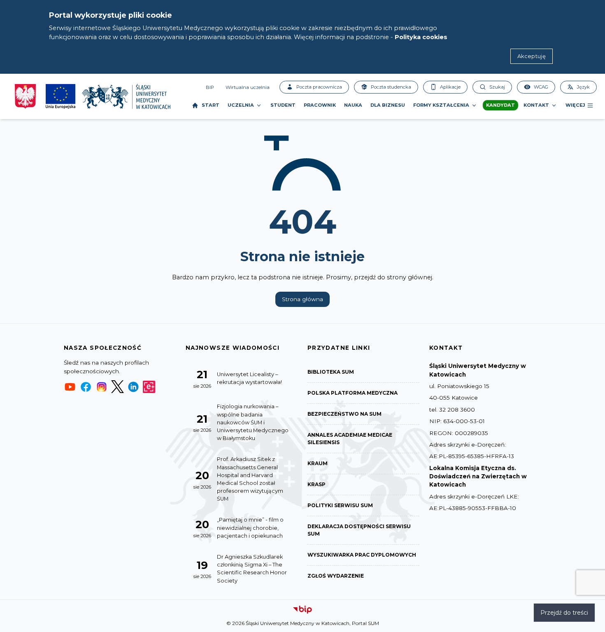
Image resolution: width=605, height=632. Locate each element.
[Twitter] (117, 386)
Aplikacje (450, 87)
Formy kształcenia (441, 105)
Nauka (353, 105)
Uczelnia (241, 105)
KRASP (316, 484)
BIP (210, 87)
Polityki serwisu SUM (340, 505)
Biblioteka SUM (330, 372)
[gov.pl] (25, 96)
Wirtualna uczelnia (248, 87)
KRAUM (317, 463)
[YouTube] (70, 387)
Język (583, 87)
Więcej (575, 105)
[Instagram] (101, 387)
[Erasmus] (149, 387)
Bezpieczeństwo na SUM (344, 414)
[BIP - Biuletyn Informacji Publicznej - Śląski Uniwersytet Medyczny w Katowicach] (302, 610)
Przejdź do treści (564, 612)
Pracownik (320, 105)
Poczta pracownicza (319, 87)
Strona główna (302, 299)
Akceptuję (531, 56)
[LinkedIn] (133, 387)
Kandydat (500, 105)
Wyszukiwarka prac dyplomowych (361, 555)
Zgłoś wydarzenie (335, 576)
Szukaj (497, 87)
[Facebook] (85, 387)
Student (283, 105)
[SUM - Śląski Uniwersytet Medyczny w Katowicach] (126, 96)
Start (210, 105)
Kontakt (536, 105)
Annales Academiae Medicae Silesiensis (349, 438)
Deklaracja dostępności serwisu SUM (359, 530)
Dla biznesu (387, 105)
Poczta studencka (391, 87)
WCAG (541, 87)
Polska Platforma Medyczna (352, 393)
